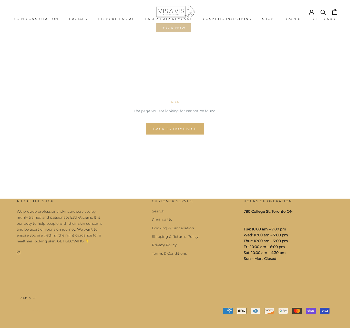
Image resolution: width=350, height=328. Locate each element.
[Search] (323, 12)
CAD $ (25, 298)
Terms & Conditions (169, 253)
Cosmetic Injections (227, 19)
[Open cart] (334, 12)
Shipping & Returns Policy (175, 236)
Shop (268, 19)
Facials (78, 19)
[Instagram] (18, 252)
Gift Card (324, 19)
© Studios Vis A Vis (40, 311)
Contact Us (162, 219)
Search (158, 211)
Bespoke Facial (116, 19)
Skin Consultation (36, 19)
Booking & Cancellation (173, 228)
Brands (293, 19)
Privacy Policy (164, 245)
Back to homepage (175, 129)
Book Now (174, 28)
